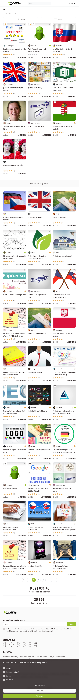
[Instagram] (36, 644)
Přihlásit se (72, 3)
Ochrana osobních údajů (45, 657)
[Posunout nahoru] (24, 580)
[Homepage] (14, 3)
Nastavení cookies (27, 657)
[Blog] (30, 644)
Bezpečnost (60, 657)
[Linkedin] (24, 644)
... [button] (46, 580)
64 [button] (50, 580)
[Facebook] (5, 644)
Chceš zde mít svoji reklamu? (39, 183)
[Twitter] (11, 644)
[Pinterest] (18, 644)
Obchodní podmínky (10, 657)
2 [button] (38, 580)
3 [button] (43, 580)
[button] (29, 580)
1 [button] (33, 580)
